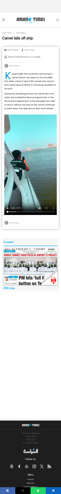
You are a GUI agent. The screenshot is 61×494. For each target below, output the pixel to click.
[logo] (30, 20)
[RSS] (49, 466)
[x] (42, 466)
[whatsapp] (38, 491)
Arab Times (7, 33)
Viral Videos (21, 33)
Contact (30, 479)
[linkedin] (53, 491)
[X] (23, 491)
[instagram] (34, 466)
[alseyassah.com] (30, 451)
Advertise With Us (31, 487)
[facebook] (8, 491)
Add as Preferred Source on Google (24, 57)
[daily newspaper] (30, 267)
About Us (30, 483)
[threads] (11, 466)
